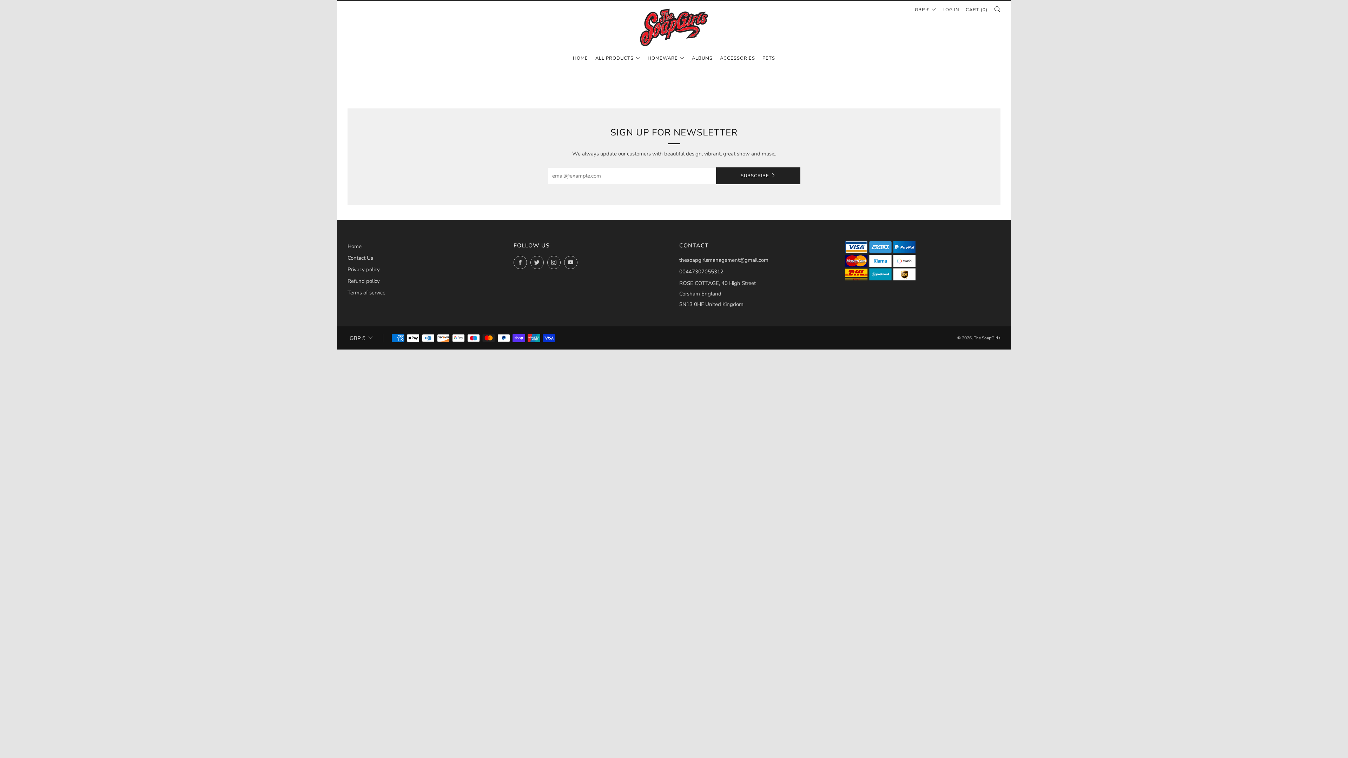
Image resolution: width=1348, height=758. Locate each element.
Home (580, 58)
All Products (614, 58)
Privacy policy (364, 269)
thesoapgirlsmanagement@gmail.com (723, 260)
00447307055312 (701, 271)
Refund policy (364, 281)
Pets (768, 58)
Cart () (976, 10)
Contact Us (360, 257)
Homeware (663, 58)
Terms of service (366, 292)
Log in (951, 10)
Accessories (737, 58)
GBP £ (922, 10)
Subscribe (755, 176)
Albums (702, 58)
